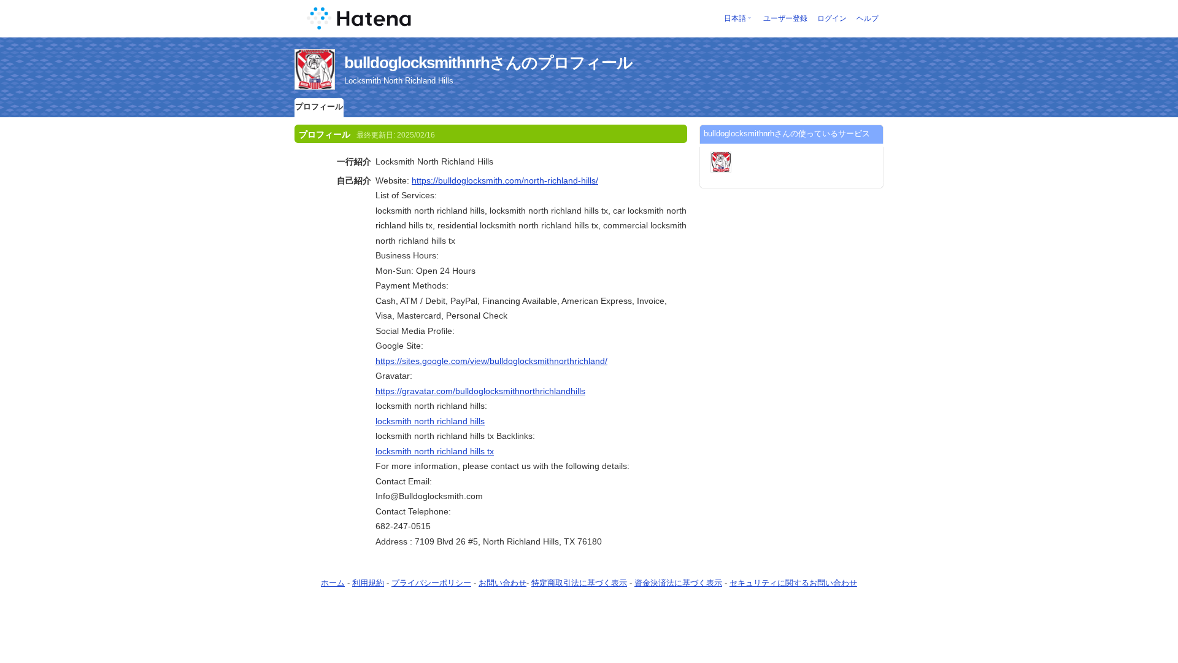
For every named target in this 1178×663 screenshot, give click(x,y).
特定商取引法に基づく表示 (579, 582)
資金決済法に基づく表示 (678, 582)
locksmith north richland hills (430, 421)
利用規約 (368, 582)
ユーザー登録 (785, 18)
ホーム (333, 582)
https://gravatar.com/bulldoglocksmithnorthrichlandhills (480, 391)
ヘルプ (868, 18)
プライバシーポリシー (431, 582)
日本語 (735, 18)
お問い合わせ (502, 582)
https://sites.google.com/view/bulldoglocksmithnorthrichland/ (491, 361)
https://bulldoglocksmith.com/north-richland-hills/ (505, 180)
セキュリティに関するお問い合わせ (793, 582)
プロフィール (319, 106)
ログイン (832, 18)
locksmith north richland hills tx (434, 451)
